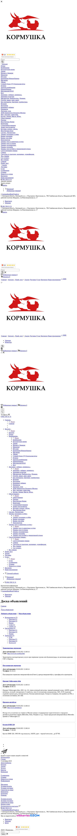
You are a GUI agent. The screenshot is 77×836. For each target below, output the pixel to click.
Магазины (4, 784)
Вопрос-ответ (5, 804)
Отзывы (3, 777)
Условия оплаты (6, 786)
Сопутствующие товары (21, 541)
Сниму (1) (12, 626)
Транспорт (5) (9, 635)
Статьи (3, 759)
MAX (7, 823)
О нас (11, 560)
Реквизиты (4, 792)
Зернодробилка (6, 763)
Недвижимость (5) (11, 617)
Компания (4, 772)
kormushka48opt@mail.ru (10, 194)
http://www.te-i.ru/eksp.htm (16, 653)
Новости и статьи (7, 779)
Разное (11, 623)
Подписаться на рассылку (9, 806)
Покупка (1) (13, 619)
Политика (4, 793)
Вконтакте (8, 201)
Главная (11, 423)
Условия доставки (7, 788)
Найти (3, 834)
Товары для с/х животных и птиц (24, 528)
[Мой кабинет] (2, 349)
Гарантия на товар (7, 790)
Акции (3, 766)
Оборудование (18, 497)
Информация (5, 781)
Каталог (11, 432)
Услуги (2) (12, 643)
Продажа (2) (13, 621)
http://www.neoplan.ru (14, 707)
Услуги (3, 768)
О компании (5, 775)
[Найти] (2, 62)
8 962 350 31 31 (6, 179)
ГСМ (10, 637)
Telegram (8, 203)
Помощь (4, 795)
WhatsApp (8, 342)
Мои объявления (25, 613)
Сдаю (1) (12, 625)
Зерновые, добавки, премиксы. (23, 470)
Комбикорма (17, 440)
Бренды (3, 770)
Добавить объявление (9, 613)
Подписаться (5, 757)
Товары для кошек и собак (22, 517)
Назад (13, 422)
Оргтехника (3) (10, 628)
